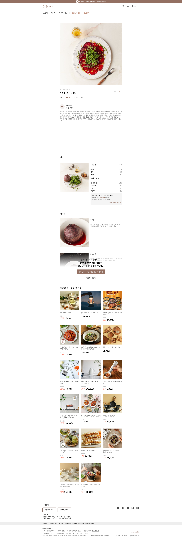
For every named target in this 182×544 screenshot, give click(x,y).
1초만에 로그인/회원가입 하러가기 (91, 272)
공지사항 (61, 523)
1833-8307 (50, 510)
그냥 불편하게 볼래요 (91, 278)
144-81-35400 (95, 531)
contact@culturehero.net (87, 523)
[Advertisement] (91, 139)
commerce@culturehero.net (101, 535)
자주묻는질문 (67, 523)
